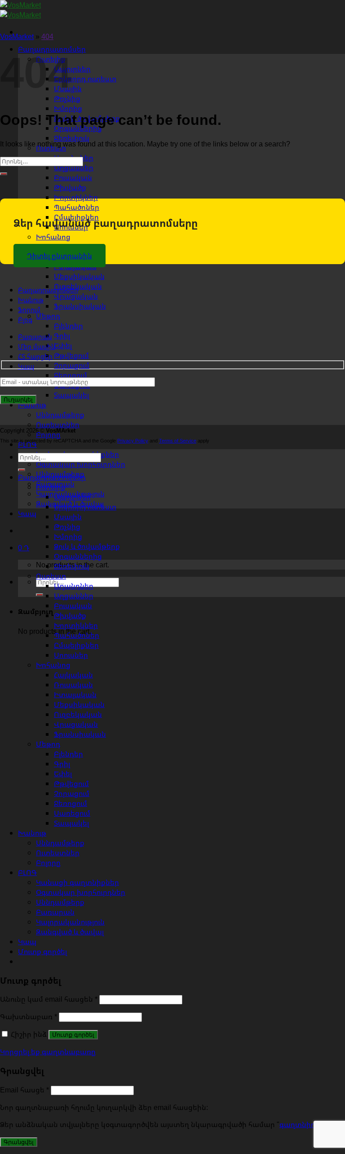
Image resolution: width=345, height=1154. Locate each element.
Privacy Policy (132, 440)
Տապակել (71, 395)
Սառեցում (72, 813)
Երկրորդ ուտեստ (85, 79)
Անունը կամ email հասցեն (48, 999)
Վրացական (76, 296)
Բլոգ (25, 319)
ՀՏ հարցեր (35, 356)
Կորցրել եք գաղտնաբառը (48, 1052)
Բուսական (73, 177)
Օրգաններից (78, 556)
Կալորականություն (70, 922)
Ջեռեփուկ (71, 138)
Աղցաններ (73, 167)
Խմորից (68, 108)
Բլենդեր (68, 326)
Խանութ (32, 405)
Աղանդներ (73, 586)
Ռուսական (73, 685)
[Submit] (39, 594)
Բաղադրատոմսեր (48, 290)
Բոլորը (48, 862)
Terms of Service (177, 440)
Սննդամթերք (60, 415)
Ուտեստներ (58, 853)
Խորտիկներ (76, 197)
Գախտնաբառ (28, 1016)
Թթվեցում (71, 355)
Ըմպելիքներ (76, 645)
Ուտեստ (51, 576)
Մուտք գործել (73, 1034)
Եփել (63, 345)
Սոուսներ (71, 655)
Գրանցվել (19, 1142)
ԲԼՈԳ (27, 872)
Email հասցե (24, 1090)
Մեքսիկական (79, 276)
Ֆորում (29, 309)
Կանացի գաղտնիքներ (77, 882)
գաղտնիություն (307, 1124)
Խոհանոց (53, 237)
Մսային (68, 517)
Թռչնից (67, 526)
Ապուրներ (72, 69)
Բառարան (35, 336)
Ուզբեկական (78, 714)
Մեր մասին (36, 346)
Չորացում (71, 365)
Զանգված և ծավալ (70, 932)
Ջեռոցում (70, 375)
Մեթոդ (48, 316)
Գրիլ (62, 335)
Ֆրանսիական (80, 306)
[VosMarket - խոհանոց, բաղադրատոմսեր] (20, 10)
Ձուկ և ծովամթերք (87, 546)
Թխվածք (70, 187)
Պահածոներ (76, 207)
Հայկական (73, 675)
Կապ (27, 513)
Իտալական (75, 694)
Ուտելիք (51, 487)
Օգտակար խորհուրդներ (80, 464)
